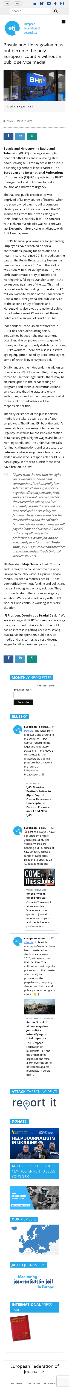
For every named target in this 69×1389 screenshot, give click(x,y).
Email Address (22, 689)
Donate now (51, 1383)
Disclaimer (16, 1383)
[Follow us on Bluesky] (42, 3)
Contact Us (33, 1383)
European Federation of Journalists (34, 1368)
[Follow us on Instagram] (62, 3)
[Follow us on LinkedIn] (34, 3)
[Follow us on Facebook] (55, 3)
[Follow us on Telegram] (49, 3)
